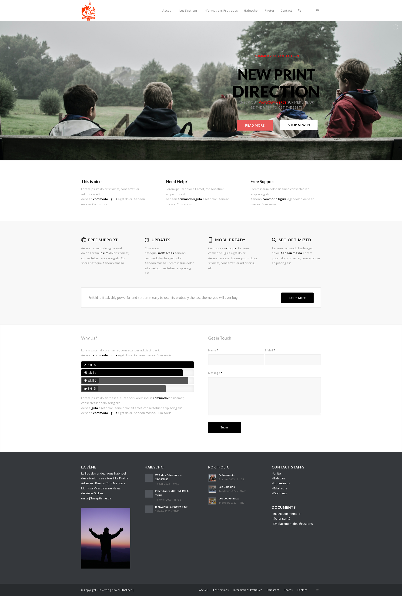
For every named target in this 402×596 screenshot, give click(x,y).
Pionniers (280, 493)
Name (213, 350)
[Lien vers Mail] (317, 10)
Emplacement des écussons (293, 524)
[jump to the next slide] (385, 91)
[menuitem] (167, 10)
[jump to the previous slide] (17, 91)
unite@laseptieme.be (96, 498)
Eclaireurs (280, 488)
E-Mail (270, 350)
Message (215, 373)
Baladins (279, 478)
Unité (277, 473)
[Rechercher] (299, 10)
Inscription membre (287, 514)
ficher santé (281, 518)
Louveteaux (281, 483)
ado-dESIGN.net (122, 590)
